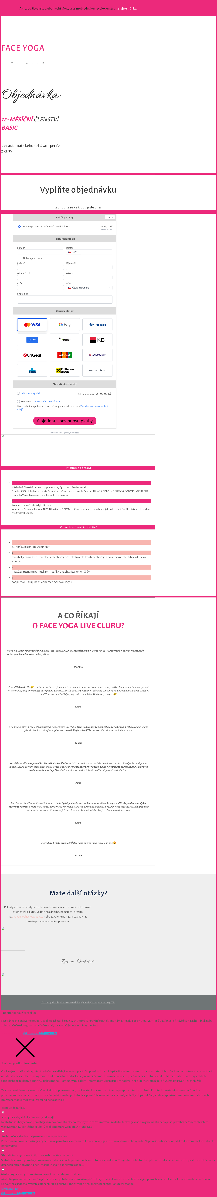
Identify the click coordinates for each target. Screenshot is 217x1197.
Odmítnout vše (32, 1033)
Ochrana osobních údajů (71, 1002)
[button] (32, 324)
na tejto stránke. (126, 8)
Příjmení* (71, 263)
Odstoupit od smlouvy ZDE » (103, 1002)
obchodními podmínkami (47, 401)
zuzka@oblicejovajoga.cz (27, 916)
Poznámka (22, 293)
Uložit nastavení (11, 1188)
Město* (70, 273)
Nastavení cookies (12, 1033)
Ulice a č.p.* (23, 273)
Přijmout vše (49, 1033)
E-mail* (21, 247)
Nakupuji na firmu (33, 258)
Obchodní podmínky (50, 1002)
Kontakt (86, 1002)
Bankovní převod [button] (97, 370)
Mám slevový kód (31, 393)
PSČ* (19, 283)
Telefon (70, 247)
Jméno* (21, 263)
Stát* (68, 283)
